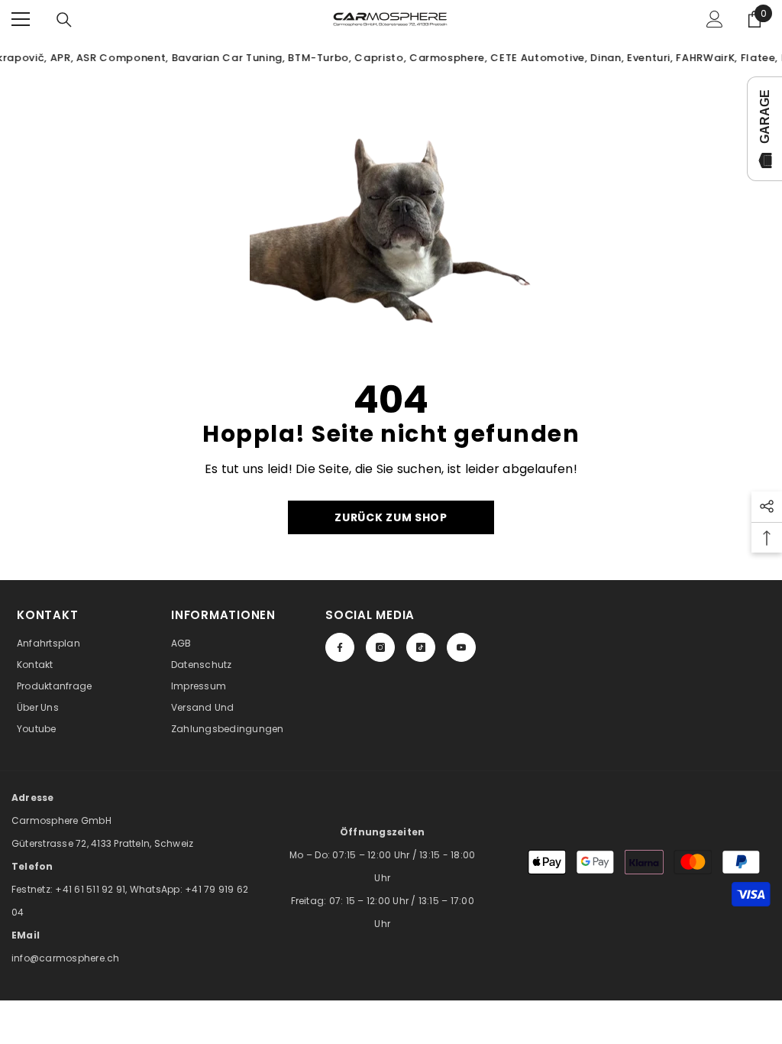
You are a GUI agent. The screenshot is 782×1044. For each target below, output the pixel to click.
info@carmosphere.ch (65, 958)
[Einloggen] (714, 19)
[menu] (20, 19)
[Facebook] (339, 647)
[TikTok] (420, 647)
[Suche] (64, 20)
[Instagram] (380, 647)
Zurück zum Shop (391, 517)
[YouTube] (461, 647)
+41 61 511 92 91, (92, 889)
